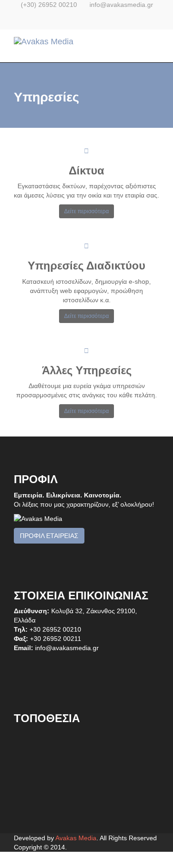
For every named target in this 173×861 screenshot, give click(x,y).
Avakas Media (75, 838)
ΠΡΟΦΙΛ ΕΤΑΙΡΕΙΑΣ (49, 535)
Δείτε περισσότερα (86, 211)
